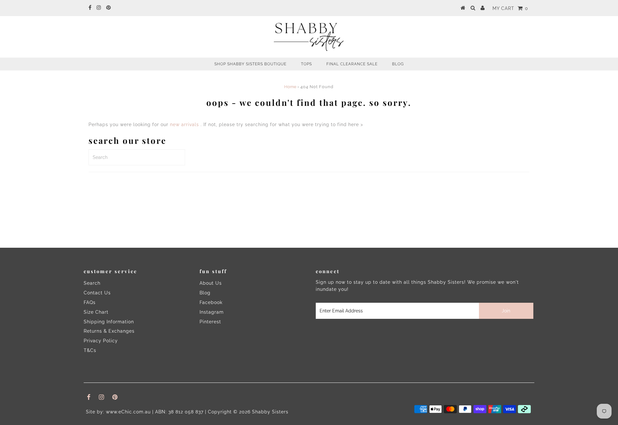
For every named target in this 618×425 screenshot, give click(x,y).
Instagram (212, 312)
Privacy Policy (101, 340)
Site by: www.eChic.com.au (118, 411)
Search (92, 283)
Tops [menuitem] (306, 64)
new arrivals (184, 124)
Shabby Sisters (270, 411)
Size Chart (96, 312)
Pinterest (210, 321)
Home (290, 86)
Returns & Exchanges (109, 331)
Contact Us (97, 292)
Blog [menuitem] (398, 64)
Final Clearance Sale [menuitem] (352, 64)
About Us (211, 283)
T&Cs (90, 350)
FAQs (90, 302)
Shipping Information (109, 321)
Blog (205, 292)
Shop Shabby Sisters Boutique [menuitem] (250, 64)
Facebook (211, 302)
